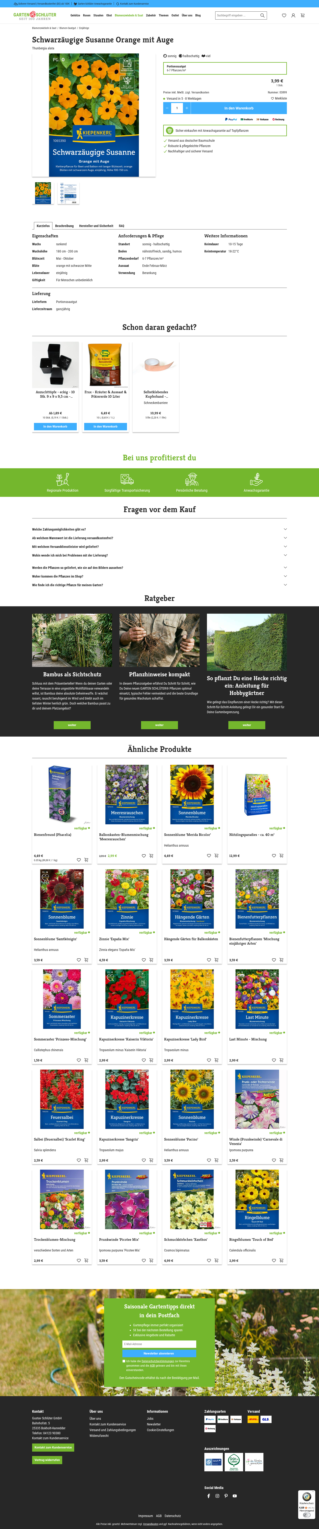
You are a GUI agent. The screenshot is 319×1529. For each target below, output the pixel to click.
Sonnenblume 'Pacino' (181, 1139)
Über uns (95, 1418)
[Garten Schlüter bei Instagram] (217, 1496)
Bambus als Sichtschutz (72, 674)
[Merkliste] (79, 859)
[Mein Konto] (293, 15)
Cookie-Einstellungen (160, 1430)
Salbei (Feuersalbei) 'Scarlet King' (59, 1139)
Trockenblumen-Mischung (54, 1239)
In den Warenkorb (238, 108)
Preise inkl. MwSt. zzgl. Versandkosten (186, 92)
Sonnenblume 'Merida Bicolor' (187, 835)
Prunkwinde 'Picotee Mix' (119, 1239)
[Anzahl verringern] (167, 108)
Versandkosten (150, 1524)
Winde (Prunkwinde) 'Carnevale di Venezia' (255, 1141)
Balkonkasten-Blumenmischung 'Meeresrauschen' (123, 837)
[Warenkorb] (302, 15)
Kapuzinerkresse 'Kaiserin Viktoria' (126, 1039)
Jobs (150, 1418)
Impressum (145, 1516)
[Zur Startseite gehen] (35, 15)
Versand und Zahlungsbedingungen (113, 1430)
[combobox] (236, 15)
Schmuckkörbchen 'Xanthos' (185, 1239)
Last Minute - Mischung (248, 1039)
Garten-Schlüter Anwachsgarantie (95, 3)
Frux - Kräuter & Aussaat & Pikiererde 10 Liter (106, 394)
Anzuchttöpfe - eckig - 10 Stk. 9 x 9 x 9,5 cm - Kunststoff (55, 394)
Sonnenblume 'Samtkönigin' (55, 939)
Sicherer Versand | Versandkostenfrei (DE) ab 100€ (44, 3)
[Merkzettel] (284, 15)
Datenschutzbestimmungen (158, 1361)
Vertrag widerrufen (47, 1460)
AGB (152, 1365)
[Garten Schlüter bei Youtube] (234, 1496)
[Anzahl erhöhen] (187, 108)
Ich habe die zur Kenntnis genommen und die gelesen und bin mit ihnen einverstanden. (158, 1365)
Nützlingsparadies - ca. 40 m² (251, 835)
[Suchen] (262, 15)
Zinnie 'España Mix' (114, 939)
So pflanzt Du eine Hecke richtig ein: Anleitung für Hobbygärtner (247, 685)
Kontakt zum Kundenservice (134, 3)
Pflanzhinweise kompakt (159, 674)
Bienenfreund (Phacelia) (52, 835)
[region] (94, 129)
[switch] (307, 1515)
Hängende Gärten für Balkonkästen (191, 939)
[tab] (43, 225)
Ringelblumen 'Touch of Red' (251, 1239)
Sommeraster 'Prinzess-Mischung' (60, 1039)
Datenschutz (173, 1516)
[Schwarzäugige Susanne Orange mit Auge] (94, 115)
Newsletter (154, 1424)
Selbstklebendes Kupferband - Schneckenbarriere (155, 394)
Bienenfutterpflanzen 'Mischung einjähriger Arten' (254, 941)
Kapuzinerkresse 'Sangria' (118, 1139)
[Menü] (313, 1492)
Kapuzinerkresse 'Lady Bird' (185, 1039)
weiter (72, 725)
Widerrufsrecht (99, 1436)
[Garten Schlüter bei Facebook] (208, 1496)
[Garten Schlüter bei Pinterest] (226, 1496)
